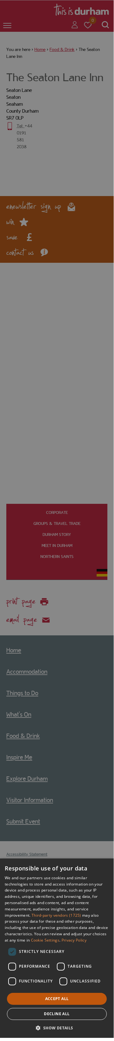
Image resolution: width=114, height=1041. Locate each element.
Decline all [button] (56, 1013)
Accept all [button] (57, 998)
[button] (56, 1027)
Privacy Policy (74, 940)
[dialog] (57, 948)
